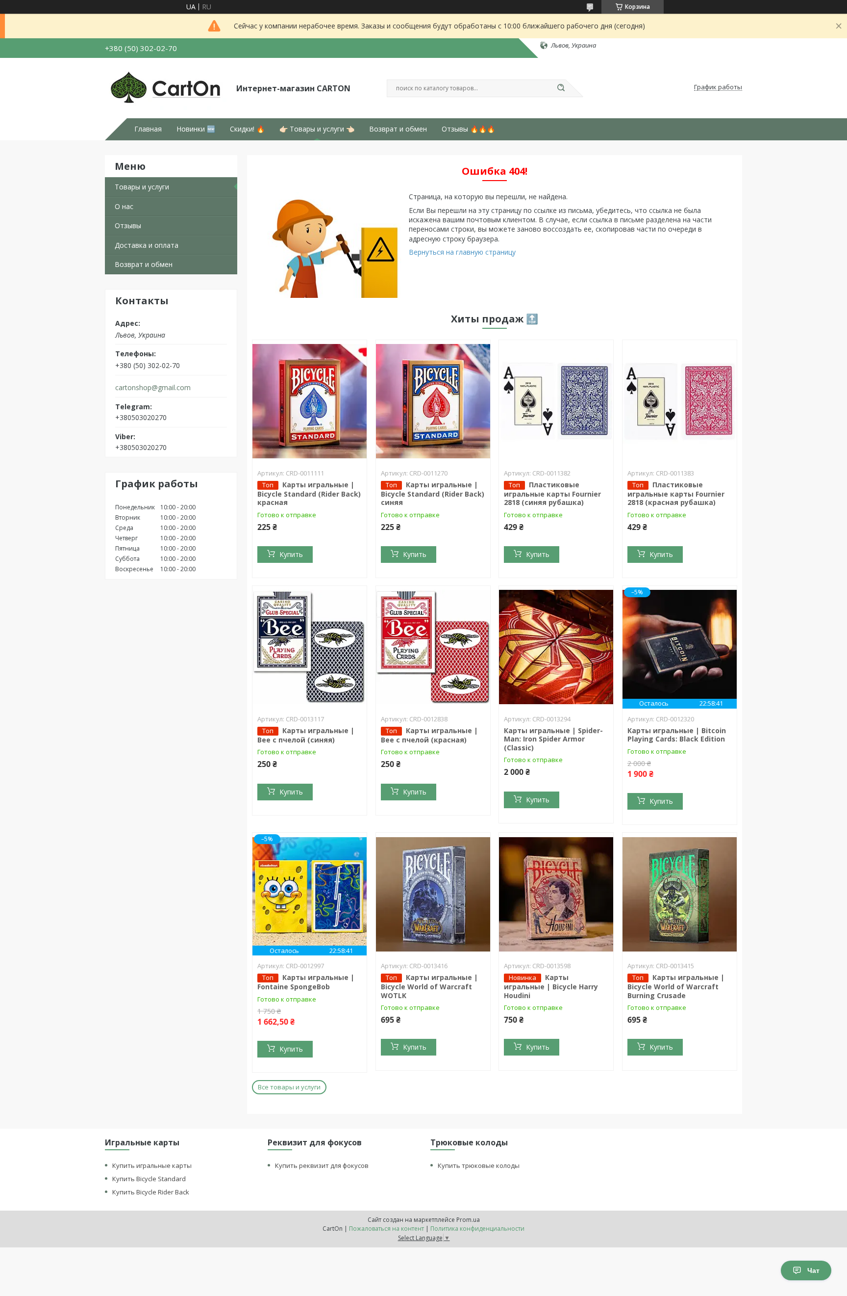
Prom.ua (468, 1220)
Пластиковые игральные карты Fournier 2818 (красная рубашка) (675, 493)
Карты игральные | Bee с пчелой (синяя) (305, 735)
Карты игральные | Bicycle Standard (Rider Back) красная (309, 493)
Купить (291, 554)
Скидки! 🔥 (247, 129)
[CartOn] (166, 87)
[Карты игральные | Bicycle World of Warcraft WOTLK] (433, 894)
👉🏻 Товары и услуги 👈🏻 (316, 129)
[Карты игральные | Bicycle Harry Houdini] (556, 894)
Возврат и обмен (398, 129)
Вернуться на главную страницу (462, 252)
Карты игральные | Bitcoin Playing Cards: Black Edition (676, 735)
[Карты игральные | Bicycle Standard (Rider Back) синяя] (433, 401)
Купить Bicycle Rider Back (150, 1192)
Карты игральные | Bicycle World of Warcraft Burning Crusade (675, 986)
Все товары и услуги (289, 1087)
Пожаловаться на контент (386, 1228)
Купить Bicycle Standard (149, 1178)
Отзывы (128, 225)
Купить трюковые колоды (479, 1165)
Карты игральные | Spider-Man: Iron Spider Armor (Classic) (553, 739)
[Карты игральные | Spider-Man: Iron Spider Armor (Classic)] (556, 647)
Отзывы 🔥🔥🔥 (468, 129)
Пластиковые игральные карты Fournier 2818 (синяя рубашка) (552, 493)
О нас (124, 206)
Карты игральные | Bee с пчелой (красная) (429, 735)
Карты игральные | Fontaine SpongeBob (305, 982)
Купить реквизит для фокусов (322, 1165)
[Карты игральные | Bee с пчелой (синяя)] (309, 647)
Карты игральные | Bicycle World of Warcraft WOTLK (429, 986)
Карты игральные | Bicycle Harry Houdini (551, 986)
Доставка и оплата (146, 245)
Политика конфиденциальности (477, 1228)
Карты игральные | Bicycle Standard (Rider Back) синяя (432, 493)
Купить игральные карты (152, 1165)
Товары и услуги (142, 186)
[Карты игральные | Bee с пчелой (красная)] (433, 647)
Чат (813, 1270)
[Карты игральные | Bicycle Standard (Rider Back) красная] (309, 401)
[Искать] (561, 88)
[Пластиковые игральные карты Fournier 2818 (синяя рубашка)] (556, 401)
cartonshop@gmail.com (153, 387)
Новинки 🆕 (195, 129)
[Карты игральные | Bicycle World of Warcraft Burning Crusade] (680, 894)
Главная (148, 129)
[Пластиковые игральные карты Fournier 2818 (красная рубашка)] (680, 401)
